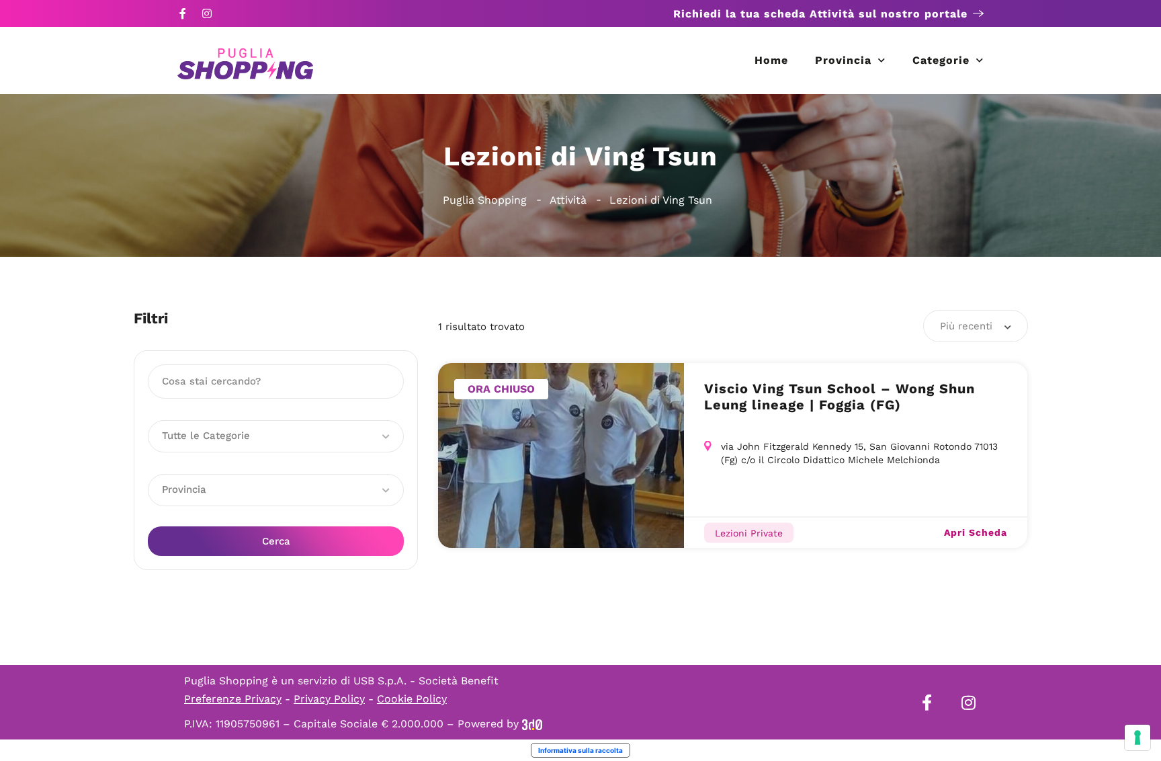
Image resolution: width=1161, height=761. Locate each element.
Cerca (276, 541)
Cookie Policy (412, 698)
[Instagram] (207, 13)
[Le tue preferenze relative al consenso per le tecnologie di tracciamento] (1137, 737)
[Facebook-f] (182, 13)
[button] (276, 436)
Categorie (941, 60)
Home (771, 60)
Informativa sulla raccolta (580, 750)
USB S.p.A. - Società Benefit (426, 680)
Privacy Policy (329, 698)
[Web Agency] (532, 723)
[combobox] (975, 326)
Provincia (843, 60)
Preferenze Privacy (233, 698)
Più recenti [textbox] (966, 326)
